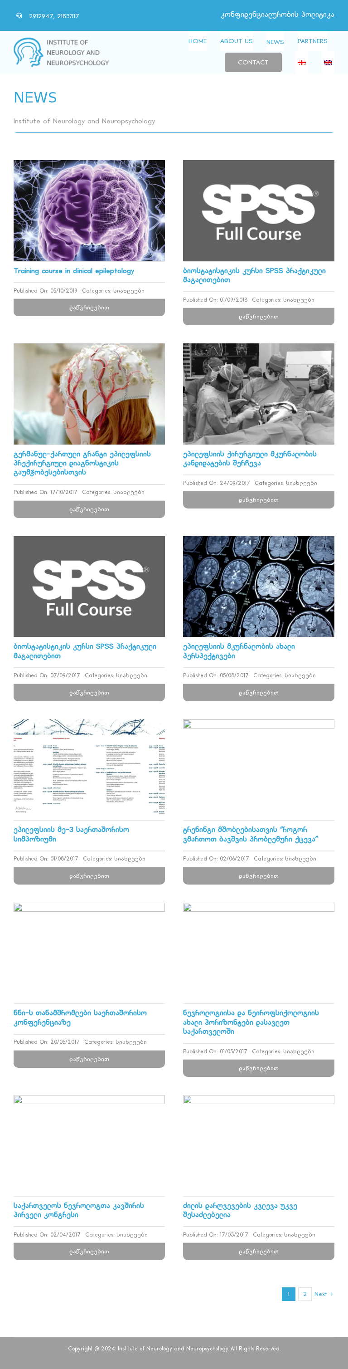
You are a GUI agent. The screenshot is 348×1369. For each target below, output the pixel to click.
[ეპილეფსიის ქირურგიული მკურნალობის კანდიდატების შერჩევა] (258, 350)
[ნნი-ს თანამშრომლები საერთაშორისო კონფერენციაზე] (89, 909)
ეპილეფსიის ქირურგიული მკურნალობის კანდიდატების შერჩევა (250, 459)
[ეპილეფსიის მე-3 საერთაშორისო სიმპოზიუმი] (89, 726)
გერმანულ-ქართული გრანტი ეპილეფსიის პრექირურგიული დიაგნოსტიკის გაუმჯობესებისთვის (82, 463)
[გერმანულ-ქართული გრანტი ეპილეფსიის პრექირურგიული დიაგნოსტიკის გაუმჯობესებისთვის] (89, 350)
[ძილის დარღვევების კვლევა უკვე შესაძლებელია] (258, 1102)
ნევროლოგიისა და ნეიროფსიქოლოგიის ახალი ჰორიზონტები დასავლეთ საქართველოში (251, 1022)
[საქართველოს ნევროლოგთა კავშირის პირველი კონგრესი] (89, 1102)
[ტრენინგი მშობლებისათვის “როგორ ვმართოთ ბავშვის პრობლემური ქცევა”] (258, 726)
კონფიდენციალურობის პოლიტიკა (277, 14)
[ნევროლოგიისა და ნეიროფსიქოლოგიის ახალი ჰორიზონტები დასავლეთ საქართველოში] (258, 909)
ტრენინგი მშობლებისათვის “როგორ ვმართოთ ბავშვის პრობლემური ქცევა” (250, 834)
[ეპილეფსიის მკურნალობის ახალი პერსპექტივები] (258, 543)
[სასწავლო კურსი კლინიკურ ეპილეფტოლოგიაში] (89, 167)
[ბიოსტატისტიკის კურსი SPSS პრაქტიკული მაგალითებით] (258, 167)
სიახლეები (129, 291)
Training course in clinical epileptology (74, 271)
